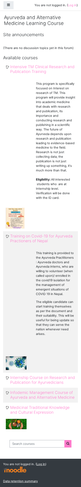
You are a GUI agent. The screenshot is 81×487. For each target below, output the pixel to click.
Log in (72, 5)
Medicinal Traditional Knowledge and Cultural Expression (40, 410)
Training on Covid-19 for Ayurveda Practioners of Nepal (41, 238)
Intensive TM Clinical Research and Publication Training (42, 69)
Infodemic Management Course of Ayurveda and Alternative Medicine (42, 395)
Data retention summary (20, 481)
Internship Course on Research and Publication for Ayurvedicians (42, 380)
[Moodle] (14, 470)
